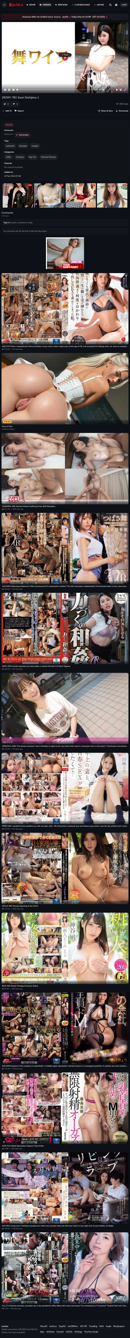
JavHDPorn (73, 1326)
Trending (93, 1326)
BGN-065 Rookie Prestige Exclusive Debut (20, 986)
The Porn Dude (91, 1331)
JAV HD (83, 1326)
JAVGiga (78, 1331)
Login (124, 5)
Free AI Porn (7, 426)
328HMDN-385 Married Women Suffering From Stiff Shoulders (28, 506)
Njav (42, 1331)
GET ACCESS (98, 16)
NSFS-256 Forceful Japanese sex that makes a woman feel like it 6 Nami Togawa (36, 666)
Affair (8, 157)
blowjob (23, 146)
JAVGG (69, 1331)
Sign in (7, 222)
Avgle (108, 1326)
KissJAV (60, 1331)
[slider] (55, 90)
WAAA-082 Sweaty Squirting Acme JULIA (20, 906)
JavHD (65, 16)
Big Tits (32, 157)
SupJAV (62, 1326)
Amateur (20, 157)
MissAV (43, 1326)
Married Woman (48, 157)
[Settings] (116, 5)
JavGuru (53, 1326)
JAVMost (50, 1331)
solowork (10, 146)
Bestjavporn (119, 1326)
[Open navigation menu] (4, 5)
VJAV (101, 1326)
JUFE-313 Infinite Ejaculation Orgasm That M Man (23, 1146)
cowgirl (35, 146)
